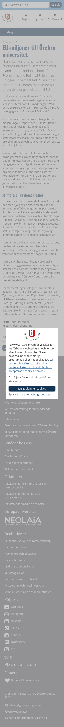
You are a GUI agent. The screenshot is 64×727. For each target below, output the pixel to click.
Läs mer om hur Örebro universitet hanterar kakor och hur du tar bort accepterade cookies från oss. (31, 365)
